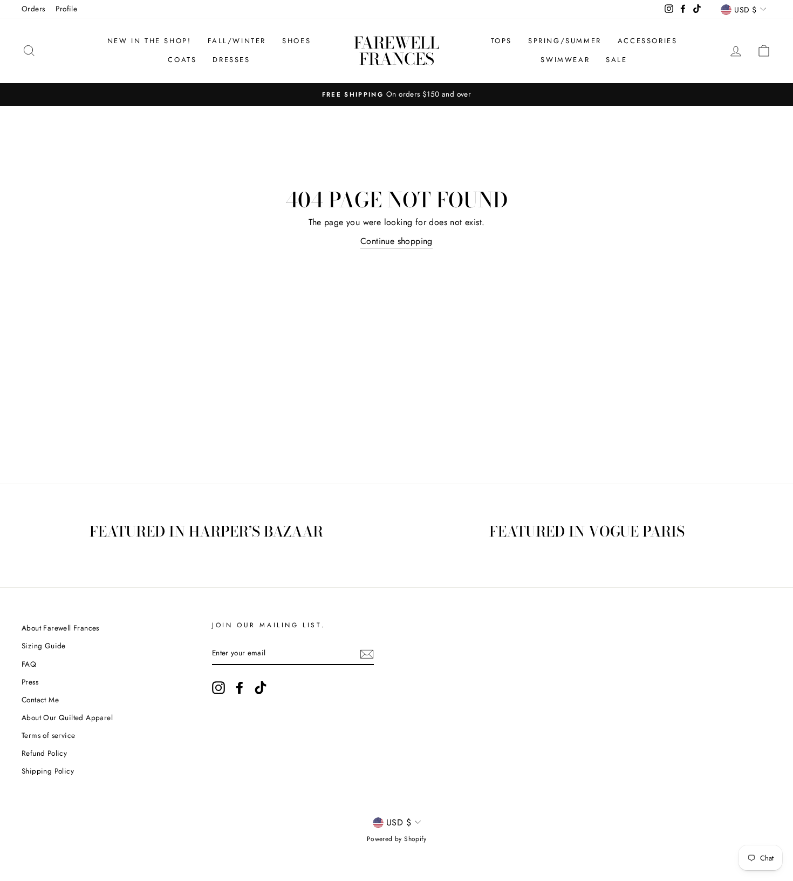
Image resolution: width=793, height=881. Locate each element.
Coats (182, 60)
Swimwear (565, 60)
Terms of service (48, 735)
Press (30, 681)
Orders (33, 8)
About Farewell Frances (60, 627)
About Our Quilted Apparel (67, 717)
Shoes (296, 41)
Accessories (648, 41)
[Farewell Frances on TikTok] (260, 687)
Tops (501, 41)
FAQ (29, 664)
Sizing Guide (44, 645)
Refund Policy (44, 753)
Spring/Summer (564, 41)
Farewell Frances (397, 50)
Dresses (231, 60)
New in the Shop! (149, 41)
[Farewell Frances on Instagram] (218, 687)
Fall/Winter (237, 41)
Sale (616, 60)
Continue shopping (396, 241)
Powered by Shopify (396, 839)
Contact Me (40, 699)
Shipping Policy (48, 770)
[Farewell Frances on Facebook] (239, 687)
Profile (66, 8)
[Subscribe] (367, 653)
